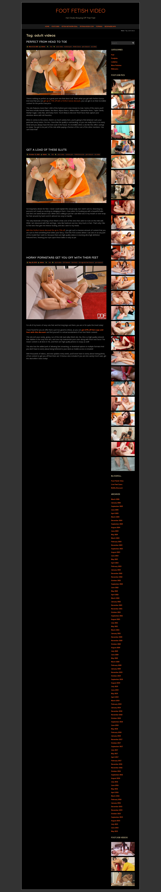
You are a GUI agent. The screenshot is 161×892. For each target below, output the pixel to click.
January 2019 (116, 708)
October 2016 (116, 771)
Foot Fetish (74, 262)
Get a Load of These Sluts (46, 149)
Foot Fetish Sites (117, 481)
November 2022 (116, 577)
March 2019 (115, 700)
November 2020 (116, 640)
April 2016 (114, 792)
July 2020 (114, 651)
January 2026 (116, 503)
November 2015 (116, 810)
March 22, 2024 (33, 46)
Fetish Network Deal (70, 26)
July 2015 (114, 824)
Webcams (114, 69)
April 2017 (114, 757)
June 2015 (114, 828)
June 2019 (114, 690)
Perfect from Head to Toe (46, 41)
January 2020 (116, 669)
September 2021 (117, 616)
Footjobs (55, 26)
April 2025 (114, 513)
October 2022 (116, 580)
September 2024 (117, 524)
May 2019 (114, 693)
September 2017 (117, 746)
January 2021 (116, 633)
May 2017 (114, 753)
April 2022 (114, 595)
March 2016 (115, 796)
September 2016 (117, 775)
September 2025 (117, 506)
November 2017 (116, 739)
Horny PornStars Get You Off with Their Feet (62, 257)
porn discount (86, 46)
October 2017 (116, 743)
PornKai (99, 26)
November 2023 (116, 545)
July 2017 (114, 750)
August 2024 (115, 527)
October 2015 (116, 814)
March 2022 (115, 598)
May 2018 (114, 729)
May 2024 (114, 534)
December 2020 (116, 637)
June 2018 (114, 725)
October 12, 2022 (34, 154)
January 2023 (116, 570)
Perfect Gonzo (77, 46)
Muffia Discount (117, 488)
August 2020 (115, 648)
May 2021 (114, 626)
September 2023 (117, 549)
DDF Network (66, 262)
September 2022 (117, 584)
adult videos (59, 46)
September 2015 (117, 817)
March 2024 (115, 538)
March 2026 (115, 499)
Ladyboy (114, 62)
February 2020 (116, 665)
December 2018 (116, 711)
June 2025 (114, 510)
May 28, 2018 (33, 262)
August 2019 (115, 683)
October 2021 (116, 612)
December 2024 (116, 520)
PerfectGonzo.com (79, 154)
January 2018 (116, 736)
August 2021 (115, 619)
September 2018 (117, 722)
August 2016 (115, 778)
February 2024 (116, 542)
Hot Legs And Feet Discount (86, 262)
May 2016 (114, 789)
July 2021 (114, 623)
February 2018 (116, 732)
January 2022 (116, 602)
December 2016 (116, 764)
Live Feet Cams (116, 484)
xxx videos (93, 46)
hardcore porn (68, 46)
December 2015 (116, 806)
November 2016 (116, 768)
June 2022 (114, 587)
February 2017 (116, 761)
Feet (51, 46)
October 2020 (116, 644)
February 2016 (116, 799)
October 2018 (116, 718)
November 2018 (116, 715)
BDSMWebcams (110, 26)
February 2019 (116, 704)
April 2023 (114, 563)
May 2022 (114, 591)
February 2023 (116, 566)
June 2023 (114, 556)
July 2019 (114, 686)
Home (47, 26)
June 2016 (114, 785)
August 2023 (115, 552)
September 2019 (117, 679)
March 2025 (115, 517)
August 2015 (115, 821)
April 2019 (114, 697)
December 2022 (116, 573)
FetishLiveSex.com (87, 26)
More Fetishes (116, 65)
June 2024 (114, 531)
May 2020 (114, 658)
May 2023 (114, 559)
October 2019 (116, 676)
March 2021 (115, 630)
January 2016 (116, 803)
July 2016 (114, 782)
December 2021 (116, 605)
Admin (43, 46)
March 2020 (115, 662)
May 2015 (114, 831)
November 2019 (116, 672)
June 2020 (114, 655)
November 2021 (116, 609)
